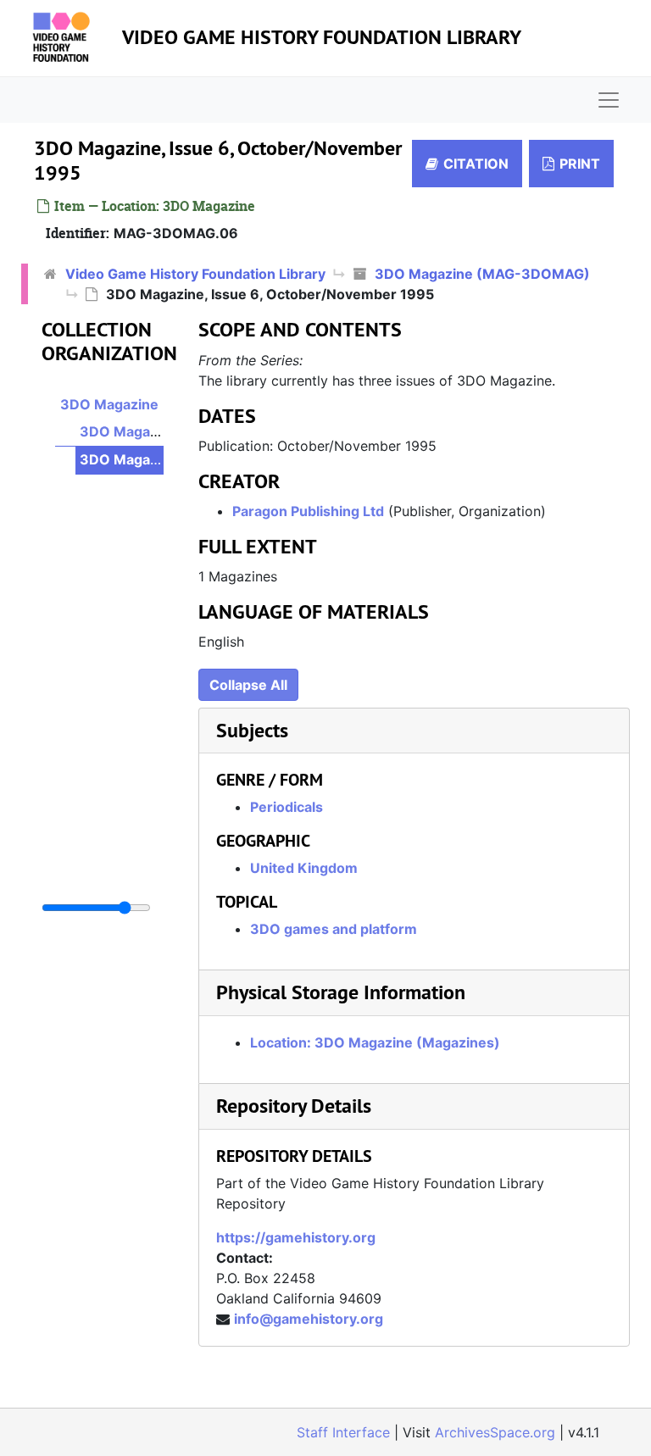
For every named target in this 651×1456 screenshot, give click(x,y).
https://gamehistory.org (296, 1237)
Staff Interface (343, 1432)
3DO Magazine (109, 404)
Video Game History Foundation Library (321, 37)
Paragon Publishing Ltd (308, 511)
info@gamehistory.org (308, 1318)
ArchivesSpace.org (495, 1432)
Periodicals (286, 806)
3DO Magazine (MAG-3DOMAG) (482, 273)
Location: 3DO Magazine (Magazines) (375, 1042)
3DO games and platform (333, 928)
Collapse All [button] (248, 684)
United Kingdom (304, 867)
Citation (476, 163)
